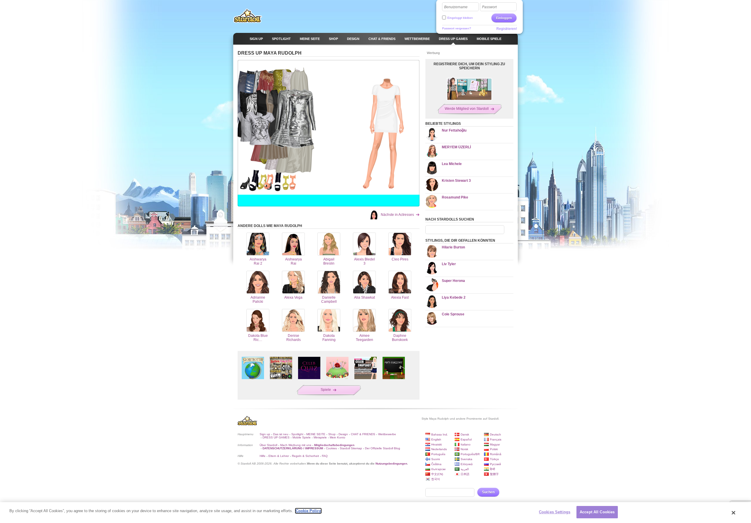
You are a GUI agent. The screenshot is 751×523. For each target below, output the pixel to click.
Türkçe (494, 459)
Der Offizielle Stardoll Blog (382, 448)
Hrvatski (436, 444)
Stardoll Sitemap (351, 448)
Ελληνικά (467, 464)
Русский (495, 464)
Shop (332, 434)
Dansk (465, 434)
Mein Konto (337, 437)
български (438, 469)
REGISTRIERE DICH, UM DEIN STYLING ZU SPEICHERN (469, 66)
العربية (465, 469)
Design (343, 434)
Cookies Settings (554, 512)
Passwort (489, 7)
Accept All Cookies (597, 512)
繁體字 (494, 474)
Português (438, 454)
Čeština (436, 464)
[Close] (733, 512)
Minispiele (320, 437)
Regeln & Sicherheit (305, 456)
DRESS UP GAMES (276, 437)
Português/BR (470, 454)
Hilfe (262, 456)
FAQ (325, 456)
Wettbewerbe (387, 434)
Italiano (466, 444)
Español (466, 439)
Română (495, 454)
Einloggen (504, 18)
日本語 (465, 474)
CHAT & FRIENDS (363, 434)
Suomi (435, 459)
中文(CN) (437, 474)
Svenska (466, 459)
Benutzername (456, 7)
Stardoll (247, 16)
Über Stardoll (268, 445)
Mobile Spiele (301, 437)
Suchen (488, 492)
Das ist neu (280, 434)
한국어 (435, 479)
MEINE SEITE (315, 434)
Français (495, 439)
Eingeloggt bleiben (460, 17)
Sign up (265, 434)
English (436, 439)
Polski (494, 449)
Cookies (331, 448)
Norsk (464, 449)
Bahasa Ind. (439, 434)
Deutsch (495, 434)
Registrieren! (506, 29)
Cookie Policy (308, 511)
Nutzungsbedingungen (391, 463)
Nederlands (439, 449)
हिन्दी (492, 469)
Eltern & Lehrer (278, 456)
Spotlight (297, 434)
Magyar (495, 444)
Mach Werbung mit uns (295, 445)
